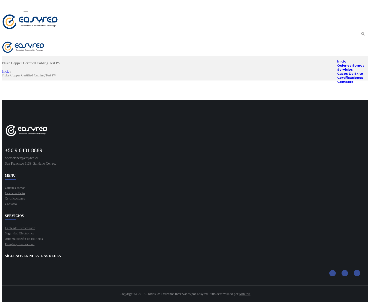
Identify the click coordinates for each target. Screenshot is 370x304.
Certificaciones (15, 198)
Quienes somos (15, 187)
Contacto (345, 82)
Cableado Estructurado (20, 228)
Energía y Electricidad (19, 244)
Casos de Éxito (15, 193)
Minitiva (245, 294)
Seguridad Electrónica (19, 233)
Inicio (5, 71)
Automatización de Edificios (24, 238)
